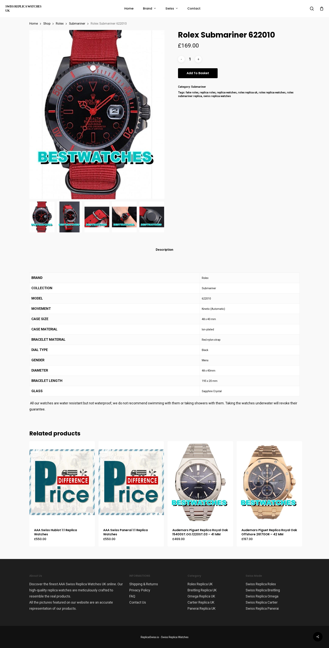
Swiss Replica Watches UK (23, 8)
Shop (46, 23)
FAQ (132, 596)
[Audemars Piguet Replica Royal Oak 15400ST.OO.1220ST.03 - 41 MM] (200, 482)
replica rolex (208, 92)
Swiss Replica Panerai (262, 608)
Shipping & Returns (143, 584)
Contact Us (137, 602)
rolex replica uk (247, 92)
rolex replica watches (272, 92)
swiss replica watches (217, 96)
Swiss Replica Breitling (263, 590)
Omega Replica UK (201, 596)
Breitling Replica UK (202, 590)
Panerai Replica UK (202, 608)
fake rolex (192, 92)
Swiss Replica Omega (262, 596)
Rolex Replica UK (200, 584)
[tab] (164, 249)
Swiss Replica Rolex (261, 584)
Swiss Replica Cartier (262, 602)
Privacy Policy (139, 590)
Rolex (60, 23)
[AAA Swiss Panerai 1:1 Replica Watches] (131, 482)
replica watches (227, 92)
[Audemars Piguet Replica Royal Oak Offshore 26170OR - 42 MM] (269, 482)
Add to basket (198, 73)
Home (33, 23)
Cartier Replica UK (201, 602)
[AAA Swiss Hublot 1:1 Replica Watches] (62, 482)
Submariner (77, 23)
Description (164, 249)
